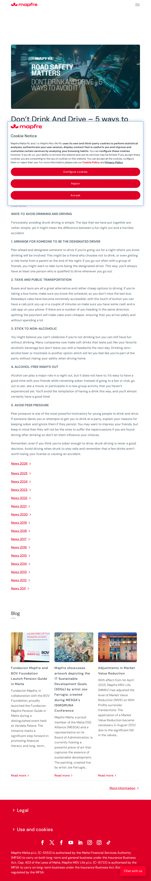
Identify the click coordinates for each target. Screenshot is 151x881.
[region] (75, 163)
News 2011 (18, 588)
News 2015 (19, 555)
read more (18, 775)
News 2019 (19, 523)
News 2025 (19, 473)
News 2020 (19, 514)
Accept (75, 195)
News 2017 (19, 539)
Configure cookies (75, 171)
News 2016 (19, 547)
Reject (75, 183)
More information (122, 788)
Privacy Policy (114, 162)
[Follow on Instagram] (89, 842)
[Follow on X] (52, 842)
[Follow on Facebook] (42, 842)
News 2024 (19, 481)
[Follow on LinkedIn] (80, 842)
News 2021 (19, 506)
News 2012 (19, 580)
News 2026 (19, 463)
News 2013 (19, 572)
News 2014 (19, 564)
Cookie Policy (91, 162)
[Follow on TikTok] (108, 842)
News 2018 (19, 531)
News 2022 (19, 498)
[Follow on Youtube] (70, 842)
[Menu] (137, 5)
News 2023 (19, 490)
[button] (133, 871)
